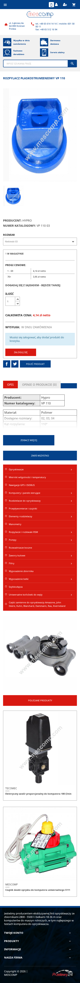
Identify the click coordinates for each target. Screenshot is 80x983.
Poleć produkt (35, 363)
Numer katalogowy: (19, 225)
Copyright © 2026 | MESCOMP (16, 973)
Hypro (27, 220)
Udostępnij (6, 364)
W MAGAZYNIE (15, 253)
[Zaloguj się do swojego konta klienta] (57, 5)
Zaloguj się (20, 352)
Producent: (12, 220)
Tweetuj (14, 364)
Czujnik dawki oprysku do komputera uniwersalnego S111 (37, 889)
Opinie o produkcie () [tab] (39, 384)
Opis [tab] (10, 384)
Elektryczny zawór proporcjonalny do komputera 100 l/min (38, 793)
